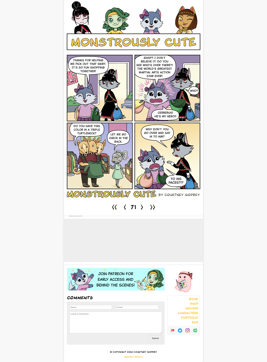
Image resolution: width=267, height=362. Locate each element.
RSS (195, 322)
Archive (191, 308)
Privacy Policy (133, 357)
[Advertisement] (133, 240)
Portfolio (189, 318)
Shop (194, 304)
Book (193, 299)
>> (152, 207)
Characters (188, 313)
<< (114, 207)
